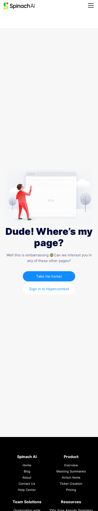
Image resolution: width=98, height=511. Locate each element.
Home (27, 465)
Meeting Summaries (71, 471)
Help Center (27, 490)
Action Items (71, 477)
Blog (27, 471)
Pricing (71, 490)
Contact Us (27, 483)
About (26, 477)
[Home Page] (19, 5)
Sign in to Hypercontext (49, 289)
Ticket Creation (71, 483)
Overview (71, 465)
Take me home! (49, 276)
